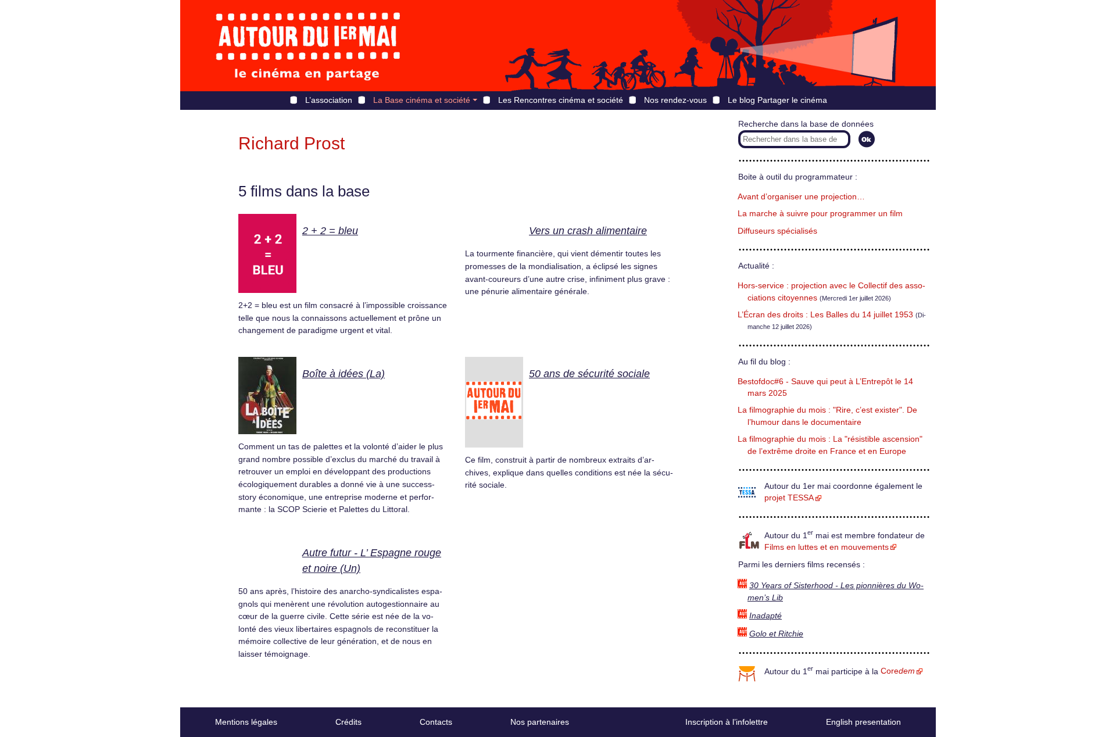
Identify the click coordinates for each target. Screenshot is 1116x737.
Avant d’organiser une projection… (801, 196)
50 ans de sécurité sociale (589, 374)
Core (898, 671)
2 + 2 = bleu (330, 231)
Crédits (348, 722)
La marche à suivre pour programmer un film (820, 213)
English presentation (863, 722)
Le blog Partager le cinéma (777, 100)
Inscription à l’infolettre (726, 722)
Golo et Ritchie (776, 633)
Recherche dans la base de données (806, 124)
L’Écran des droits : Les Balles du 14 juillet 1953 (825, 314)
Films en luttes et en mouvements (826, 547)
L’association (328, 100)
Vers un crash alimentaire (588, 231)
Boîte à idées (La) (343, 374)
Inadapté (765, 615)
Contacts (436, 722)
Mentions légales (246, 722)
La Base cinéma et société (421, 100)
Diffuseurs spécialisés (777, 231)
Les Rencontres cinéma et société (560, 100)
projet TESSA (789, 497)
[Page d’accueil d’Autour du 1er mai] (308, 45)
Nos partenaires (539, 722)
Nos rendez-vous (675, 100)
